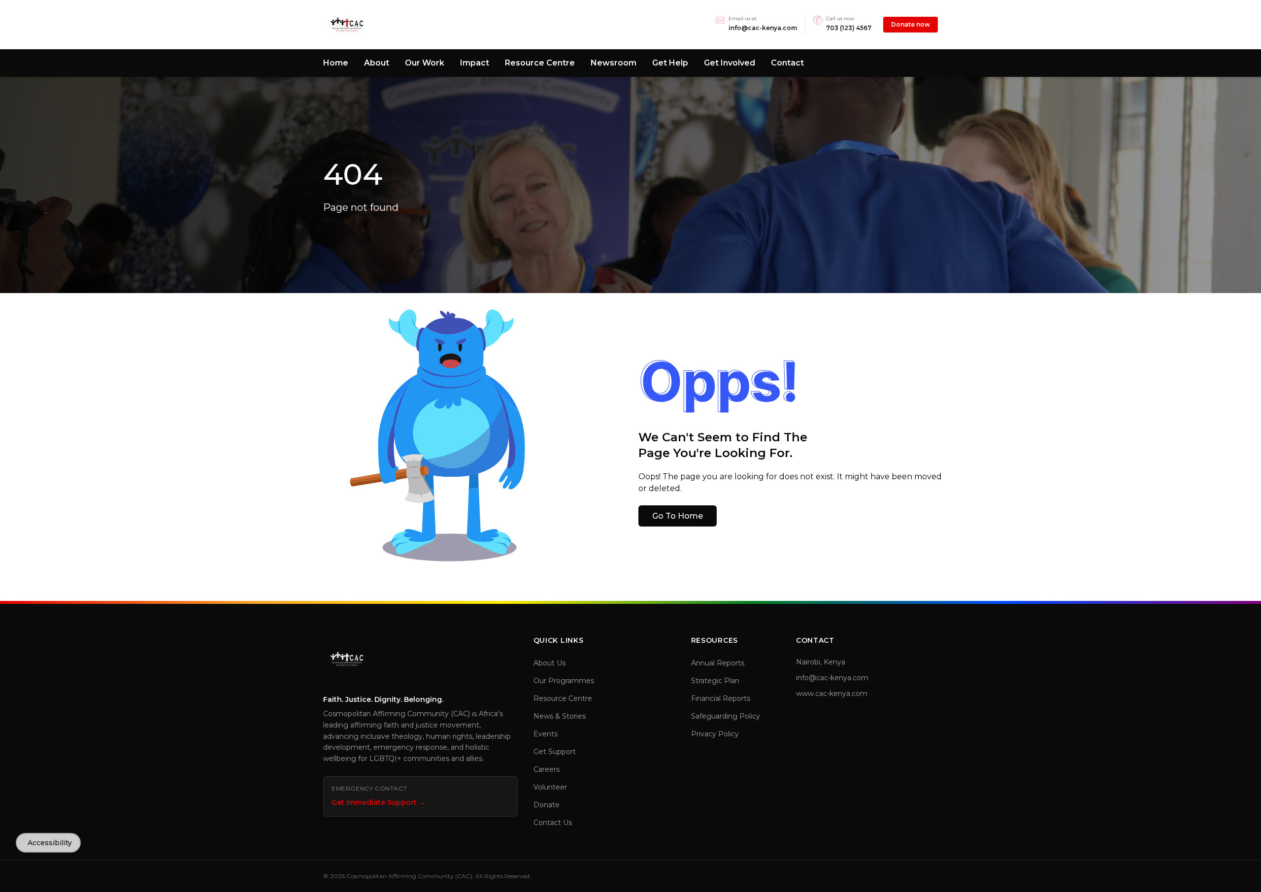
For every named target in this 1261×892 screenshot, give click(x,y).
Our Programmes (563, 680)
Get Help (670, 62)
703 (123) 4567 (848, 28)
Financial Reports (720, 698)
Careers (546, 769)
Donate (546, 804)
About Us (549, 663)
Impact (474, 62)
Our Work (424, 62)
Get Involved (729, 62)
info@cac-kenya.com (763, 28)
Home (335, 62)
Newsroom (613, 62)
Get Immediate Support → (379, 802)
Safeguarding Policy (725, 716)
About (376, 62)
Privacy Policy (715, 733)
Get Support (554, 751)
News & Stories (559, 716)
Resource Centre (540, 62)
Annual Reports (717, 663)
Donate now (910, 24)
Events (545, 733)
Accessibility (50, 842)
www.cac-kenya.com (831, 693)
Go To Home (677, 516)
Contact (787, 62)
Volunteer (550, 787)
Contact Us (552, 822)
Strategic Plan (715, 680)
